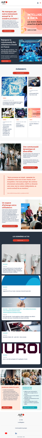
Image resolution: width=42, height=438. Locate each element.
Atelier (31, 88)
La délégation (21, 422)
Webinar (4, 98)
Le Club (21, 419)
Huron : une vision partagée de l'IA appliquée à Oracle (15, 359)
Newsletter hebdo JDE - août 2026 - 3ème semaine (14, 337)
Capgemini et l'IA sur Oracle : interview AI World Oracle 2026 (17, 291)
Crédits (24, 436)
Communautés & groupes (21, 428)
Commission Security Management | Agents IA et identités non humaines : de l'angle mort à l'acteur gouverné (13, 103)
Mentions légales (19, 436)
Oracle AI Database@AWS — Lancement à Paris (20, 125)
